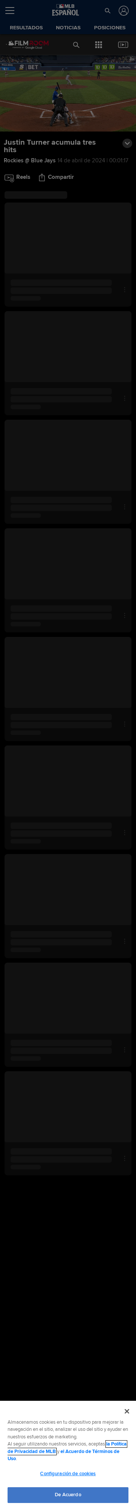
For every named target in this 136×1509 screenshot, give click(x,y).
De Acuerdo (68, 1495)
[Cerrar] (127, 1411)
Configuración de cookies (68, 1474)
